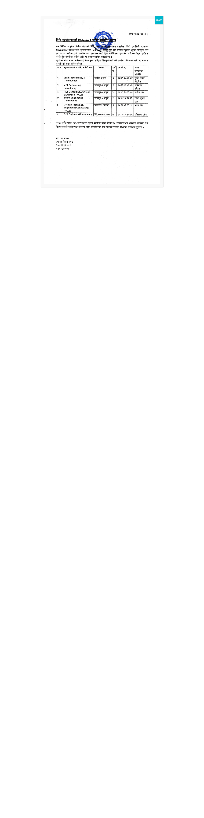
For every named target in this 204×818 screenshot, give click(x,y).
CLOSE (159, 20)
